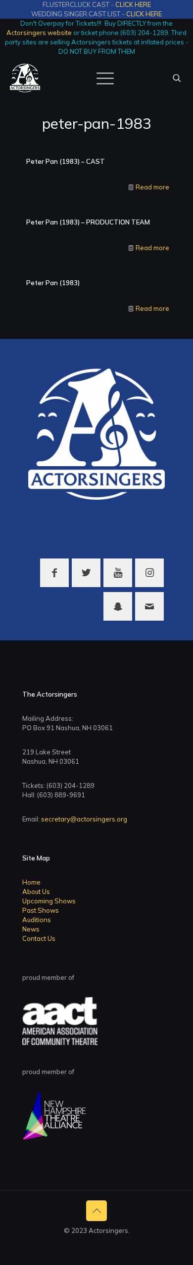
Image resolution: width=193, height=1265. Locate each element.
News (31, 929)
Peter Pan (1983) (53, 283)
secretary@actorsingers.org (84, 819)
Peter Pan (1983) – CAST (65, 161)
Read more (152, 187)
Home (31, 882)
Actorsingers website (39, 33)
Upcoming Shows (49, 901)
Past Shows (40, 910)
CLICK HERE (133, 4)
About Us (36, 891)
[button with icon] (54, 572)
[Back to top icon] (96, 1210)
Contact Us (38, 938)
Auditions (36, 920)
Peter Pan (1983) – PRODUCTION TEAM (88, 222)
